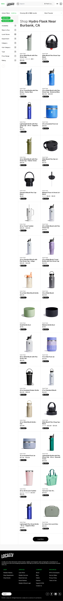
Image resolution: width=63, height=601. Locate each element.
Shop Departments (8, 575)
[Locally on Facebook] (51, 594)
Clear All (13, 13)
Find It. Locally (50, 3)
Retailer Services (23, 575)
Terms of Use (53, 580)
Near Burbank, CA (6, 20)
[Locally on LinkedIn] (55, 594)
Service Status (53, 575)
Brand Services (23, 578)
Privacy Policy (53, 578)
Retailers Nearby (7, 572)
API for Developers (54, 572)
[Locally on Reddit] (47, 594)
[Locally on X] (59, 594)
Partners (38, 580)
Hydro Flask (5, 17)
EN (57, 3)
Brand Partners (23, 580)
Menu (3, 4)
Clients (38, 578)
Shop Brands (6, 578)
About (37, 572)
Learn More (22, 572)
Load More (40, 539)
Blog (37, 575)
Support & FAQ (40, 583)
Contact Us (39, 585)
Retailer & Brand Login (25, 583)
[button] (9, 26)
